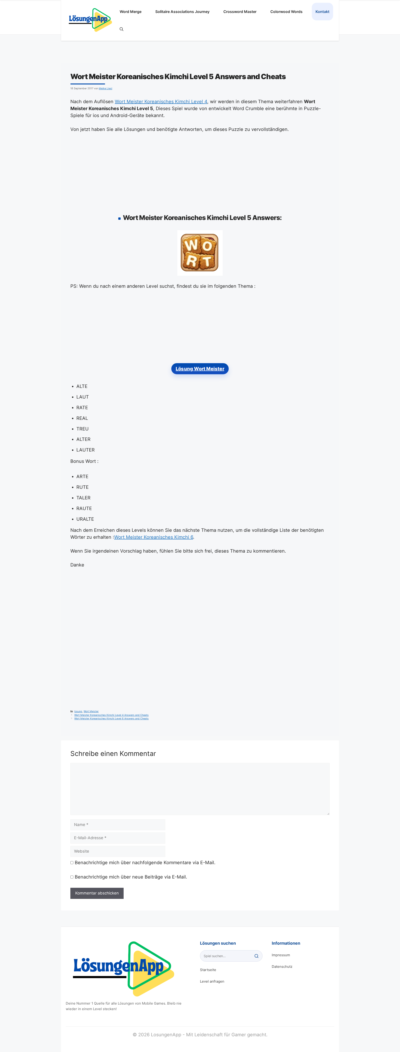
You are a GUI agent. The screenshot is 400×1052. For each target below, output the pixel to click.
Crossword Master (239, 11)
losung (78, 711)
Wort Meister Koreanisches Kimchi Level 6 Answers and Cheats (111, 718)
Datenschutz (282, 966)
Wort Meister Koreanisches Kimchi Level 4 (161, 101)
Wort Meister (91, 711)
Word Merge (130, 11)
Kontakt (322, 11)
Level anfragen (212, 981)
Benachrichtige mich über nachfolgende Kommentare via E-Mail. (145, 862)
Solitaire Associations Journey (182, 11)
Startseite (208, 970)
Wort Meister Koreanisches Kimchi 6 (153, 537)
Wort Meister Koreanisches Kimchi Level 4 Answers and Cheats (111, 715)
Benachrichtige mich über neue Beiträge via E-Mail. (131, 877)
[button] (121, 29)
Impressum (281, 955)
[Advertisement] (200, 172)
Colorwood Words (286, 11)
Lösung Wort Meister (200, 368)
